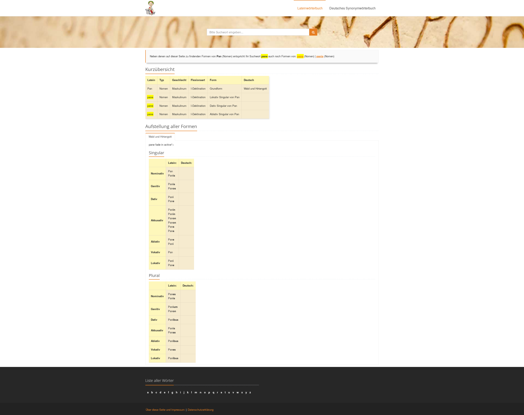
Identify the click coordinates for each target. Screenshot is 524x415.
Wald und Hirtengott (160, 136)
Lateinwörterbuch (310, 8)
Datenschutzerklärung (200, 410)
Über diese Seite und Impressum (165, 410)
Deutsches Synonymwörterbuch (352, 8)
